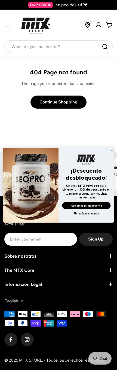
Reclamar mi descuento (86, 205)
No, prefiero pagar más (86, 213)
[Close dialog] (112, 149)
